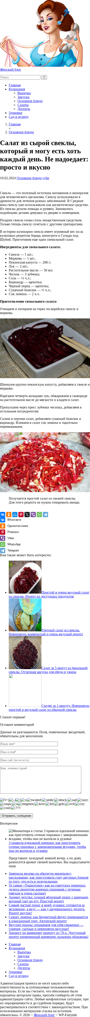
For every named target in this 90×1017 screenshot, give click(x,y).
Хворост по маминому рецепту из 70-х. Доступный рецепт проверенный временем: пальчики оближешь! (48, 935)
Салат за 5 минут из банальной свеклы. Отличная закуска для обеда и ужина (48, 670)
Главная (15, 85)
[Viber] (33, 514)
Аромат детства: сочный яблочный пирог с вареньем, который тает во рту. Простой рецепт (49, 899)
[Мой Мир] (14, 514)
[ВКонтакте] (2, 514)
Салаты (23, 105)
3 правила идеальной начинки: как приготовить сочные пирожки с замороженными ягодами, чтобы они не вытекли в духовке (47, 847)
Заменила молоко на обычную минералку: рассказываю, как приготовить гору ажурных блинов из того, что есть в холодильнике (48, 877)
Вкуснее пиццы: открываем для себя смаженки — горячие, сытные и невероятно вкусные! (46, 927)
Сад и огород (18, 117)
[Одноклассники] (8, 514)
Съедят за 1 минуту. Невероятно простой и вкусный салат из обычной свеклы (49, 708)
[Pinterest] (21, 514)
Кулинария (17, 89)
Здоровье (15, 113)
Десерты (23, 109)
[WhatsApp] (39, 514)
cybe (46, 178)
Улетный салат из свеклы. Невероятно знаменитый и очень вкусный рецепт (46, 632)
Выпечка (24, 93)
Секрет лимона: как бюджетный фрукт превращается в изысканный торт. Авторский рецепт (48, 919)
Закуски (23, 97)
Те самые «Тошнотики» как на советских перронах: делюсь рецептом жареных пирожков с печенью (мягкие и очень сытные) (47, 889)
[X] (27, 514)
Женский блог (10, 69)
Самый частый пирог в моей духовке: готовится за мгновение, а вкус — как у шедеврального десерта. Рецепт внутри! (47, 909)
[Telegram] (45, 514)
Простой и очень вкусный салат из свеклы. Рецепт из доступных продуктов (49, 594)
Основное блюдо (30, 101)
